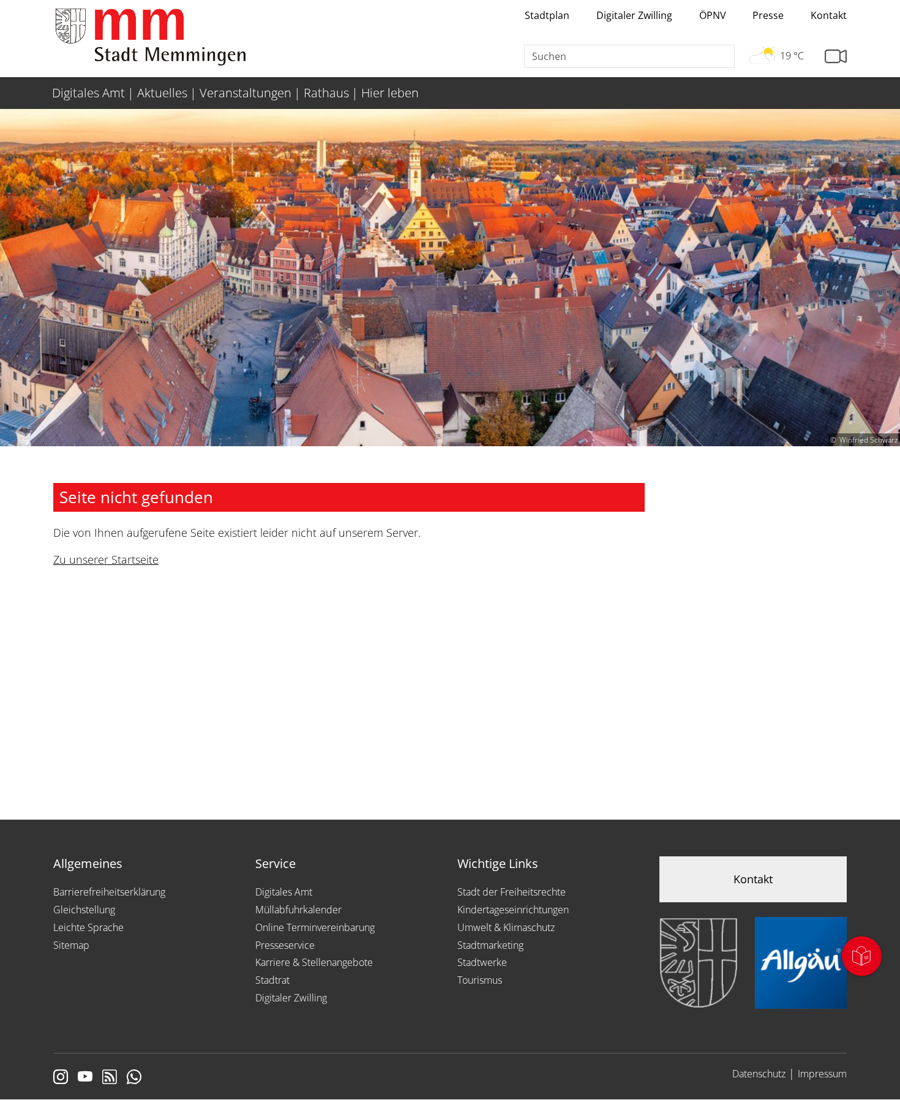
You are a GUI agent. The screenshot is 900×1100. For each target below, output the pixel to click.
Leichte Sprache (88, 927)
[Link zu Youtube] (85, 1078)
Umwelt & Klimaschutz (506, 927)
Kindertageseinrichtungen (513, 909)
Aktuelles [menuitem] (162, 92)
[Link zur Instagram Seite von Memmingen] (60, 1078)
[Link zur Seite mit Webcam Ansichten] (836, 56)
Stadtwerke (482, 962)
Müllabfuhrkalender (298, 909)
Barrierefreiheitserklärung (109, 892)
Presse (768, 15)
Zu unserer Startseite (106, 559)
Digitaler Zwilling (634, 15)
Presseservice (285, 945)
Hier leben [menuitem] (390, 92)
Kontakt (829, 15)
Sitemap (71, 945)
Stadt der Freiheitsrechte (511, 892)
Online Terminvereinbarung (315, 927)
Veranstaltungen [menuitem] (245, 92)
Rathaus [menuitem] (326, 92)
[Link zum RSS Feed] (109, 1078)
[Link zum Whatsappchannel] (134, 1078)
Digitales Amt (283, 892)
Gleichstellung (84, 909)
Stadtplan (547, 15)
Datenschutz (759, 1073)
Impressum (822, 1073)
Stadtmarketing (490, 945)
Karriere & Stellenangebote (314, 962)
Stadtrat (272, 980)
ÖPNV (712, 15)
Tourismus (479, 980)
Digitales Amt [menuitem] (88, 92)
